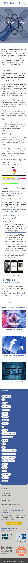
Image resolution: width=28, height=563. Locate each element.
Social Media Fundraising (9, 450)
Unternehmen (6, 474)
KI (2, 427)
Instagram (5, 423)
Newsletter (21, 561)
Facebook (5, 413)
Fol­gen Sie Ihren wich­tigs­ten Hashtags (15, 232)
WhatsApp (5, 478)
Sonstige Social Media (8, 461)
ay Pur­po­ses (9, 137)
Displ (5, 137)
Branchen (5, 403)
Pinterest (4, 440)
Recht (3, 444)
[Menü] (25, 4)
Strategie (4, 464)
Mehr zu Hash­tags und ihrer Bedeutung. (12, 295)
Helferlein (5, 417)
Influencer (5, 420)
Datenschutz (5, 410)
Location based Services (9, 433)
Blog (3, 400)
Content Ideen (6, 406)
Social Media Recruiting (8, 457)
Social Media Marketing (8, 454)
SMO (3, 447)
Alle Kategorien (6, 396)
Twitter (4, 471)
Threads (4, 467)
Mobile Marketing (7, 437)
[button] (2, 560)
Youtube (4, 481)
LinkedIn (4, 430)
